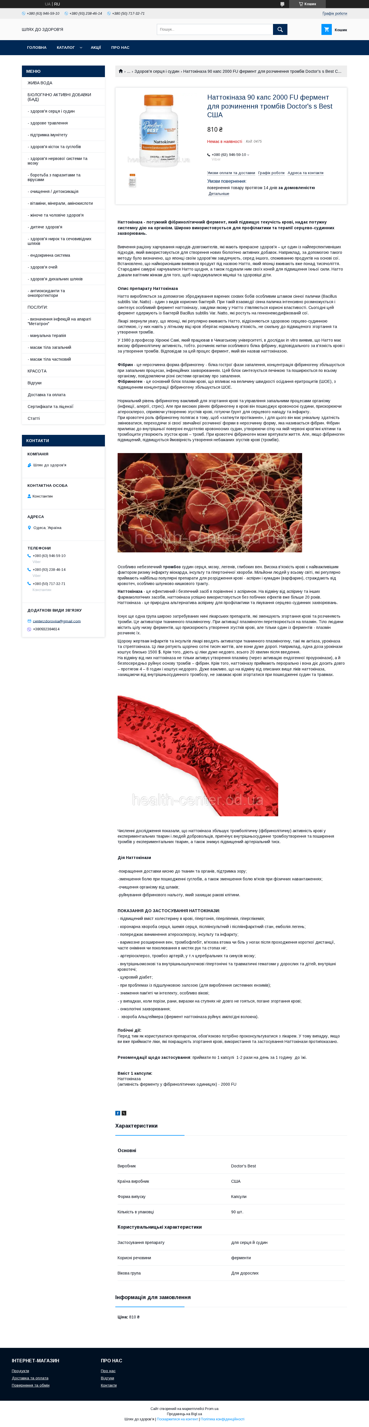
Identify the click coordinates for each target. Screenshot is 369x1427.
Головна (36, 47)
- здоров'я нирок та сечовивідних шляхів (59, 241)
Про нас (120, 47)
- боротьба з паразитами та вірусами (54, 177)
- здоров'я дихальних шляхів (55, 279)
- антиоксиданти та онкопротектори (46, 293)
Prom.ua (212, 1409)
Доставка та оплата (46, 394)
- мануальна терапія (47, 335)
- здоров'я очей (42, 267)
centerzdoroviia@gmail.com (57, 621)
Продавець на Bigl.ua (184, 1414)
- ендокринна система (49, 255)
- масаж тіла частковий (49, 359)
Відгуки (35, 383)
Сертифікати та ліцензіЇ (51, 406)
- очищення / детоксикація (53, 191)
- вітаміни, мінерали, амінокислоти (60, 203)
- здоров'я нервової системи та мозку (57, 160)
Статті (34, 418)
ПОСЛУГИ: (38, 307)
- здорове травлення (48, 123)
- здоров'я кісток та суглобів (54, 146)
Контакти (109, 1385)
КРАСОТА (37, 371)
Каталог (66, 47)
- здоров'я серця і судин (51, 111)
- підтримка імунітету (47, 135)
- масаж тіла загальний (49, 347)
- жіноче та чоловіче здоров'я (56, 215)
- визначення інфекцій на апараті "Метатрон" (59, 321)
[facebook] (117, 1114)
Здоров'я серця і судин (157, 71)
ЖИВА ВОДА (40, 83)
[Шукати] (280, 29)
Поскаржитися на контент (177, 1419)
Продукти (20, 1371)
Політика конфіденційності (222, 1419)
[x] (124, 1114)
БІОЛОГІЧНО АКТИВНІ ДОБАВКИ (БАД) (59, 97)
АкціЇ (96, 47)
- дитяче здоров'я (45, 227)
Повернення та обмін (31, 1385)
